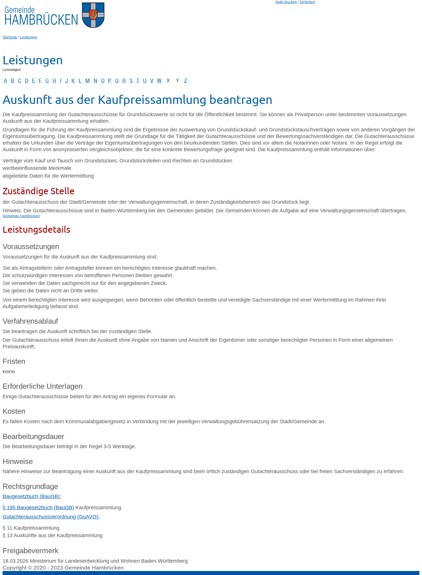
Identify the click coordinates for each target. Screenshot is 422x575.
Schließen (307, 2)
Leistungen (28, 37)
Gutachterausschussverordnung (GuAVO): (51, 517)
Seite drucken (286, 2)
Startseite (10, 37)
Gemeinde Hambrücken (21, 216)
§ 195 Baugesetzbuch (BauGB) (38, 507)
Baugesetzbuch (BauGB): (32, 496)
